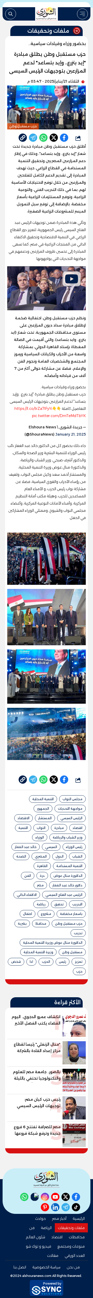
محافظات (77, 1237)
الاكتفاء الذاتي (27, 895)
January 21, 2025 (71, 434)
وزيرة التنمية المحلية (38, 952)
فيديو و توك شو (38, 1246)
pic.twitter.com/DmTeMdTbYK (59, 415)
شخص (16, 962)
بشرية (22, 923)
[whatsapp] (23, 138)
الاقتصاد (23, 818)
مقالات (52, 1255)
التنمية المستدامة (69, 866)
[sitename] (46, 1179)
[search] (10, 13)
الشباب (77, 856)
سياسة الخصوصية (46, 1267)
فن (32, 1227)
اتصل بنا (19, 1267)
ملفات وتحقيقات (71, 1227)
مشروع (46, 914)
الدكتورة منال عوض (67, 876)
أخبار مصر (59, 1218)
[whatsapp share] (43, 138)
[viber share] (33, 138)
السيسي (51, 847)
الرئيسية (79, 1218)
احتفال (27, 914)
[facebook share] (64, 138)
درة (42, 876)
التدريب (77, 904)
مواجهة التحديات (70, 808)
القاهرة (42, 866)
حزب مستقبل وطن (68, 923)
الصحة (21, 856)
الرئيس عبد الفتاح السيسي (63, 895)
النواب (41, 828)
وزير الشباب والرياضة (67, 837)
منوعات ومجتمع (71, 1246)
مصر (40, 885)
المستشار (45, 818)
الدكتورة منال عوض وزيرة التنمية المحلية (52, 942)
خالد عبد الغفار (25, 847)
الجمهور (43, 808)
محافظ (40, 923)
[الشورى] (46, 14)
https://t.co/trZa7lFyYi (33, 408)
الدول (60, 856)
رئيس (62, 962)
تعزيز (78, 962)
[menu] (82, 13)
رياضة (41, 904)
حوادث (40, 1218)
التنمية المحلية (43, 799)
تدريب (78, 933)
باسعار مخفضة (71, 914)
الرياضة (46, 1227)
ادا (31, 962)
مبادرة (59, 828)
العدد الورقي (75, 1255)
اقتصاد (77, 828)
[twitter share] (54, 138)
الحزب (46, 962)
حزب (79, 971)
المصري (41, 856)
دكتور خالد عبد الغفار (67, 885)
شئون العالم (35, 1237)
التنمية (23, 828)
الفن (27, 876)
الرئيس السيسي (71, 818)
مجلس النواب (72, 799)
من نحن (73, 1267)
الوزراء (39, 837)
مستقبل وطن (72, 952)
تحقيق (59, 904)
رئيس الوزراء (74, 847)
